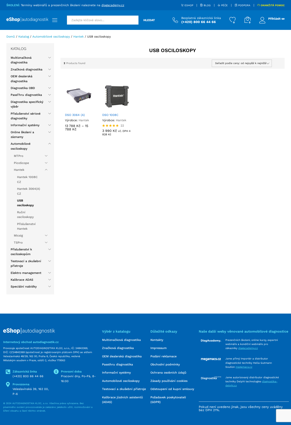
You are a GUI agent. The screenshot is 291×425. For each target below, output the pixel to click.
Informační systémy (25, 125)
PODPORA (243, 5)
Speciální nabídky (24, 286)
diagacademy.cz (112, 5)
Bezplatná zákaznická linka (201, 18)
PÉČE (224, 5)
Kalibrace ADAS (22, 279)
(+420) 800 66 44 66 (28, 376)
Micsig (18, 235)
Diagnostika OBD (23, 88)
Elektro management (26, 273)
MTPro (18, 156)
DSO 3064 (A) (75, 115)
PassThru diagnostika (26, 94)
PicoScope (21, 163)
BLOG (207, 5)
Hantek (84, 120)
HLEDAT (149, 20)
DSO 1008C (110, 115)
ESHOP (188, 5)
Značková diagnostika (26, 69)
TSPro (18, 242)
